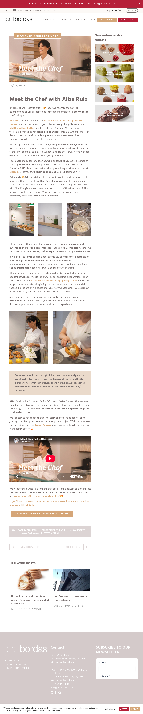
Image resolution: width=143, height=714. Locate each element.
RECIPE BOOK (12, 660)
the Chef (51, 35)
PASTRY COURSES (27, 530)
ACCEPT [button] (123, 709)
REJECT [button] (134, 709)
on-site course (107, 20)
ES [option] (112, 11)
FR (116, 11)
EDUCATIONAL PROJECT (18, 668)
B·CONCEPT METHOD (70, 20)
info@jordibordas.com (29, 10)
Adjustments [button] (110, 709)
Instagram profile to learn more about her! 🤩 (38, 496)
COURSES (54, 20)
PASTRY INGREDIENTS (53, 530)
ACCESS (131, 11)
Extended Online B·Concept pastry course (54, 280)
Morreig (13, 171)
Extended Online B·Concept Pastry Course (42, 514)
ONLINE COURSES (128, 20)
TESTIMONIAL (51, 533)
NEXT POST (74, 547)
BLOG (93, 20)
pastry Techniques (30, 533)
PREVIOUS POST (30, 547)
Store (46, 20)
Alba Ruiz (14, 120)
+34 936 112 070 (49, 10)
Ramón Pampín (42, 425)
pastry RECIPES (77, 530)
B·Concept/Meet (30, 35)
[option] (111, 11)
